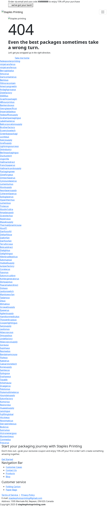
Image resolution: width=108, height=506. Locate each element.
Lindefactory (6, 338)
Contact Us (11, 470)
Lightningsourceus (9, 146)
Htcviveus (5, 417)
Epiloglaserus (6, 196)
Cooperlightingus (8, 322)
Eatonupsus (6, 259)
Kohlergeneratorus (9, 278)
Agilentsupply (7, 313)
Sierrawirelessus (8, 423)
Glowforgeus (6, 174)
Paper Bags (11, 489)
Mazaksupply (6, 221)
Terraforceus (6, 244)
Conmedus (5, 439)
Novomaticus (6, 420)
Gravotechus (6, 215)
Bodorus (4, 426)
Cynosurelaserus (8, 180)
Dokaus (4, 288)
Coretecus (5, 269)
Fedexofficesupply (9, 114)
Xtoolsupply (6, 187)
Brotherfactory (7, 127)
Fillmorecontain (8, 83)
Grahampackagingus (10, 117)
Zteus (3, 300)
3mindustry (5, 149)
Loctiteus (4, 136)
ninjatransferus (7, 64)
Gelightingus (6, 253)
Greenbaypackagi (9, 133)
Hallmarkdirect (7, 162)
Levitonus (5, 329)
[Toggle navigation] (102, 12)
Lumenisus (5, 203)
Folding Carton (13, 486)
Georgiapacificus (8, 108)
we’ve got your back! (22, 5)
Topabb (4, 379)
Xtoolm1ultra (6, 209)
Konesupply (6, 367)
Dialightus (5, 250)
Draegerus (5, 385)
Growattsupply (7, 307)
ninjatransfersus (8, 67)
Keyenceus (5, 218)
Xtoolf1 (3, 228)
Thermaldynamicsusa (10, 225)
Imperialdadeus (8, 111)
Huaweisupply (7, 408)
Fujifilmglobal (6, 414)
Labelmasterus (7, 121)
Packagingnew (7, 171)
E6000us (4, 95)
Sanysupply (5, 326)
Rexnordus (5, 404)
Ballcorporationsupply (11, 124)
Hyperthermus (7, 199)
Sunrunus (5, 430)
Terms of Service (10, 495)
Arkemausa (5, 382)
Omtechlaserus (7, 177)
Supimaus (5, 348)
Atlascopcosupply (9, 341)
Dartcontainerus (8, 76)
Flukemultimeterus (9, 392)
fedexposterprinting (10, 61)
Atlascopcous (6, 332)
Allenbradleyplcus (9, 256)
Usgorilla (4, 158)
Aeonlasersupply (8, 190)
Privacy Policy (28, 495)
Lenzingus (5, 411)
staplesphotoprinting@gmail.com (25, 498)
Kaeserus (4, 360)
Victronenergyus (8, 433)
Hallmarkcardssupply (10, 168)
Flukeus (4, 357)
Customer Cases (14, 467)
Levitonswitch (7, 291)
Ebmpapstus (6, 281)
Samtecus (5, 370)
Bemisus (4, 80)
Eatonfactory (6, 398)
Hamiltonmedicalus (9, 316)
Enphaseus (5, 376)
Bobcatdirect (6, 247)
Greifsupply (6, 143)
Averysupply (6, 139)
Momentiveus (7, 436)
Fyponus (4, 272)
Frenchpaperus (7, 165)
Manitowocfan (7, 294)
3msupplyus (6, 335)
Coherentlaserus (8, 193)
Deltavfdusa (6, 234)
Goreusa (4, 344)
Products (10, 473)
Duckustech (6, 155)
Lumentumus (6, 184)
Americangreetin (8, 86)
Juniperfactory (7, 266)
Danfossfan (6, 240)
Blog (8, 476)
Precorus (4, 442)
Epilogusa (5, 373)
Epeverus (4, 310)
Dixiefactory (6, 92)
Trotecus (4, 206)
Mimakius (5, 303)
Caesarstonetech (8, 363)
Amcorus (4, 73)
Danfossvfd (5, 231)
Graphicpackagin (8, 98)
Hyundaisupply (7, 395)
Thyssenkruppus (8, 319)
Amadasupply (7, 212)
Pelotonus (5, 389)
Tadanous (5, 297)
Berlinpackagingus (9, 152)
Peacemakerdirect (9, 285)
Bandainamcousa (8, 354)
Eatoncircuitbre (7, 275)
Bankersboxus (7, 105)
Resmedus (5, 351)
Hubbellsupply (7, 262)
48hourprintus (7, 102)
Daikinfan (5, 237)
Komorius (5, 401)
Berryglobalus (7, 70)
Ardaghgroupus (8, 89)
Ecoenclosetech (8, 130)
